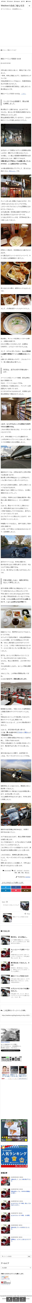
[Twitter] (6, 887)
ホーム (4, 50)
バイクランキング (5, 1284)
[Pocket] (16, 890)
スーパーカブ (12, 50)
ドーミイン (26, 870)
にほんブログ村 (5, 1279)
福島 (19, 872)
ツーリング (19, 870)
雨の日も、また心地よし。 (19, 937)
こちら (23, 94)
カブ (15, 870)
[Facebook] (16, 887)
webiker (27, 877)
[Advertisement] (16, 29)
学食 (16, 872)
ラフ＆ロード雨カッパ (23, 732)
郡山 (23, 872)
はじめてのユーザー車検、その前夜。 (21, 1215)
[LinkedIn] (6, 890)
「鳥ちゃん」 (12, 171)
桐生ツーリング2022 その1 (19, 976)
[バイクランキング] (6, 1282)
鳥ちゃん (27, 872)
